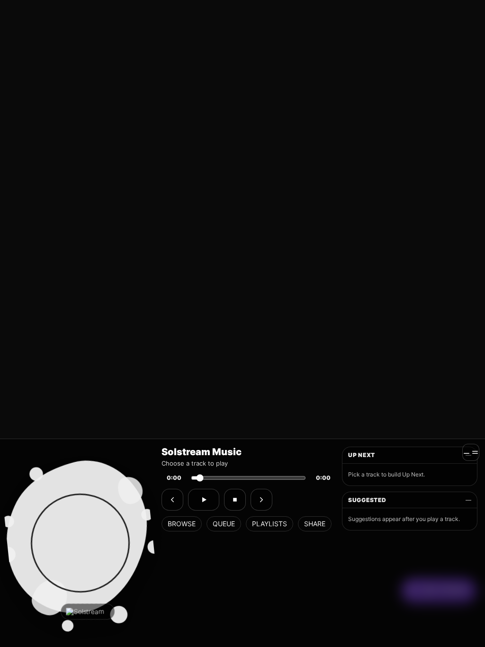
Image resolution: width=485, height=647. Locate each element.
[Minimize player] (470, 452)
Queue (224, 524)
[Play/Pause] (203, 500)
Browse (182, 524)
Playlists (269, 524)
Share (314, 524)
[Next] (261, 500)
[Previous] (172, 500)
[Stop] (235, 500)
